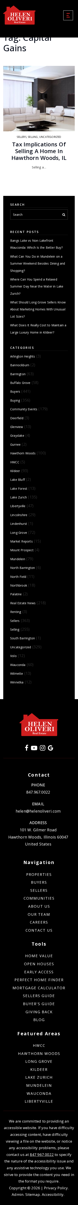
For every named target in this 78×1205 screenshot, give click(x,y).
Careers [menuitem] (39, 922)
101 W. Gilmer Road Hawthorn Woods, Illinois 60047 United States (38, 837)
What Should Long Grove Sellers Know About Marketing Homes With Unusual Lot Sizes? (38, 309)
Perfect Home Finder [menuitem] (39, 979)
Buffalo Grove (20, 383)
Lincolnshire (18, 515)
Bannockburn (19, 365)
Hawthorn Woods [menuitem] (39, 1053)
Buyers (15, 391)
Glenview (16, 427)
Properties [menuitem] (39, 874)
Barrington (18, 374)
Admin (17, 1194)
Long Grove (18, 533)
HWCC (14, 462)
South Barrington (22, 638)
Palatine (16, 594)
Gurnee (15, 444)
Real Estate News (23, 603)
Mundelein (17, 559)
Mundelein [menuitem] (39, 1085)
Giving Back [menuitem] (39, 1011)
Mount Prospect (22, 550)
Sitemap (32, 1194)
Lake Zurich (18, 497)
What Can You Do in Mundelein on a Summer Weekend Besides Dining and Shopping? (37, 263)
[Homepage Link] (19, 14)
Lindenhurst (18, 524)
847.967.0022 (38, 792)
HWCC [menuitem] (39, 1045)
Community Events (23, 409)
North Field (18, 577)
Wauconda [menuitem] (39, 1093)
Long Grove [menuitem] (39, 1061)
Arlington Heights (22, 356)
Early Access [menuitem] (39, 971)
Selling (33, 137)
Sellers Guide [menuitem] (39, 995)
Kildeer (15, 471)
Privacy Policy (56, 1187)
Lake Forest (18, 488)
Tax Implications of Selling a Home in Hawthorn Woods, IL (39, 151)
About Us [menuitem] (39, 906)
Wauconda (18, 665)
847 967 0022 (42, 1154)
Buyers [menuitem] (39, 882)
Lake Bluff (17, 480)
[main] (39, 349)
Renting (15, 612)
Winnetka (17, 682)
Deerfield (16, 418)
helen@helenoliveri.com (38, 811)
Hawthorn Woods (23, 453)
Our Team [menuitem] (39, 914)
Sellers (21, 137)
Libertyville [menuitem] (39, 1101)
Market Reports (21, 541)
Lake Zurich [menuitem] (39, 1077)
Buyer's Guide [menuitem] (39, 1003)
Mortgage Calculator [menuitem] (39, 987)
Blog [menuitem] (39, 1019)
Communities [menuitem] (39, 898)
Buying (15, 400)
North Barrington (22, 568)
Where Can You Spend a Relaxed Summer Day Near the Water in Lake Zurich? (36, 286)
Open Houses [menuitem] (39, 963)
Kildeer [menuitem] (39, 1069)
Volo (13, 656)
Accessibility (53, 1194)
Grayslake (17, 435)
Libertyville (17, 506)
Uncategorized (50, 137)
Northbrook (18, 585)
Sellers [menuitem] (39, 890)
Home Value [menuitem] (39, 955)
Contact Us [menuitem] (39, 930)
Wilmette (16, 673)
